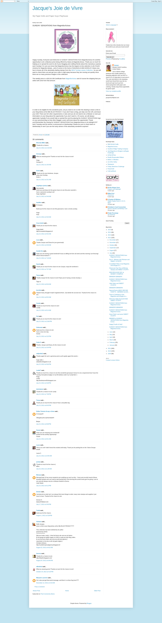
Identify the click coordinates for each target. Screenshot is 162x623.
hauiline (38, 202)
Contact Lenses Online (113, 360)
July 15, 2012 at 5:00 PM (43, 364)
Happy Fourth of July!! (115, 324)
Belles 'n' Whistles (113, 159)
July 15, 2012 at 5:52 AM (43, 234)
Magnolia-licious (71, 78)
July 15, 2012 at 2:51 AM (43, 179)
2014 (109, 232)
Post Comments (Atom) (48, 594)
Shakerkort (111, 195)
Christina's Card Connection (117, 207)
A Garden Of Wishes (114, 199)
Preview (108, 59)
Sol (37, 316)
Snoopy (38, 154)
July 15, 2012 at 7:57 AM (43, 269)
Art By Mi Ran (112, 155)
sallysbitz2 (39, 353)
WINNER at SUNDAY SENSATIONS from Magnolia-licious (119, 320)
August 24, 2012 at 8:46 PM (44, 560)
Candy (38, 303)
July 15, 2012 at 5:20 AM (43, 217)
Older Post (97, 590)
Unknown (39, 327)
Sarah (38, 264)
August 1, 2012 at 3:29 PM (44, 515)
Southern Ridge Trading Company (118, 149)
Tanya (38, 275)
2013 (109, 235)
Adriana (38, 521)
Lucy (37, 240)
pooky (38, 462)
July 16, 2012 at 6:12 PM (43, 485)
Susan (38, 430)
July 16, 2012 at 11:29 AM (44, 469)
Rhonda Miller (40, 142)
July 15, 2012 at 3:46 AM (43, 196)
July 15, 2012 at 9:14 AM (43, 310)
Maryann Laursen (42, 577)
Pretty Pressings (113, 213)
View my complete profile (113, 91)
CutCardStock (112, 171)
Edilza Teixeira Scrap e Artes (45, 411)
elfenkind (39, 566)
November (113, 242)
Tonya (38, 400)
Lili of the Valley (112, 162)
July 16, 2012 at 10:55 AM (44, 456)
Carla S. (38, 342)
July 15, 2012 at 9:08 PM (43, 424)
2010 (109, 351)
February (112, 342)
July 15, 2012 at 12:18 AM (44, 148)
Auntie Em (39, 251)
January (112, 345)
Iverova (38, 553)
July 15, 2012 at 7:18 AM (43, 258)
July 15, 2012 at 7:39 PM (43, 394)
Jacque (116, 65)
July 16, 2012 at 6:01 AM (43, 439)
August (112, 250)
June (111, 332)
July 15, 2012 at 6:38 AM (43, 245)
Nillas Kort (111, 193)
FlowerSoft (111, 169)
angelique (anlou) (41, 185)
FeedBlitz (122, 59)
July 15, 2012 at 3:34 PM (43, 347)
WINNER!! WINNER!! (115, 276)
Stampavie (111, 164)
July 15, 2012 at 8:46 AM (43, 284)
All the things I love (114, 187)
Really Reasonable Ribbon (116, 157)
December (113, 240)
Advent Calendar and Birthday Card (117, 208)
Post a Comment (40, 586)
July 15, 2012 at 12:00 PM (44, 321)
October (112, 245)
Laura (38, 445)
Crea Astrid (39, 223)
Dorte (38, 170)
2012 (109, 237)
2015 (109, 229)
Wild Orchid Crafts (113, 144)
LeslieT (38, 370)
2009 (109, 353)
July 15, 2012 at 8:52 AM (43, 297)
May (111, 334)
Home (67, 590)
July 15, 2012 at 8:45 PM (43, 405)
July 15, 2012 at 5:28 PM (43, 383)
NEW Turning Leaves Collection (82, 70)
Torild (38, 510)
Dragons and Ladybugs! (114, 189)
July (111, 253)
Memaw (38, 475)
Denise (38, 491)
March (112, 340)
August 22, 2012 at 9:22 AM (44, 547)
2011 (109, 348)
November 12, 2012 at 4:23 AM (45, 583)
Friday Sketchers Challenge (116, 166)
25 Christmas (111, 214)
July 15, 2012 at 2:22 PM (43, 336)
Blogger (89, 603)
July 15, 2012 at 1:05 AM (43, 164)
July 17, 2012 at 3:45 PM (43, 504)
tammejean (39, 389)
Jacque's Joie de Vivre (57, 8)
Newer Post (36, 590)
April (111, 337)
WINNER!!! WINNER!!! (116, 287)
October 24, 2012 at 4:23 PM (44, 571)
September (113, 247)
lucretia (38, 290)
